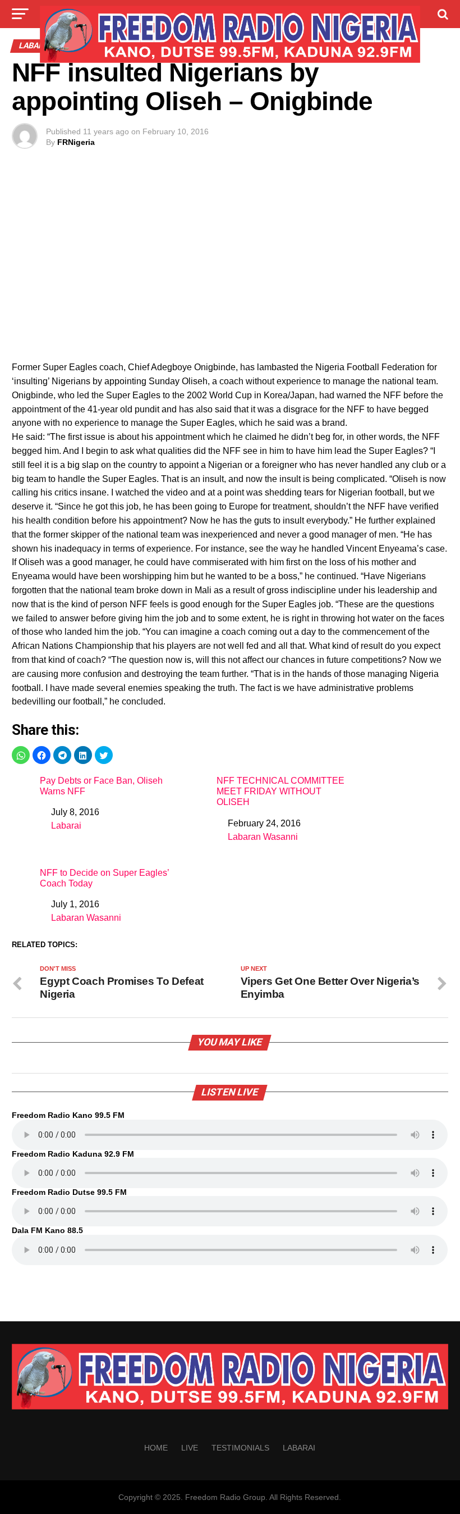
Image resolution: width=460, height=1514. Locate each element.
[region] (230, 267)
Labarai (66, 825)
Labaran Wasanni (263, 837)
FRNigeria (76, 142)
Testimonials (240, 1447)
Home (156, 1447)
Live (189, 1447)
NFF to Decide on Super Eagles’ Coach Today (104, 878)
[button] (21, 755)
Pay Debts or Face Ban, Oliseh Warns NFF (101, 786)
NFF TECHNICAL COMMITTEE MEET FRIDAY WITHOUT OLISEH (280, 791)
